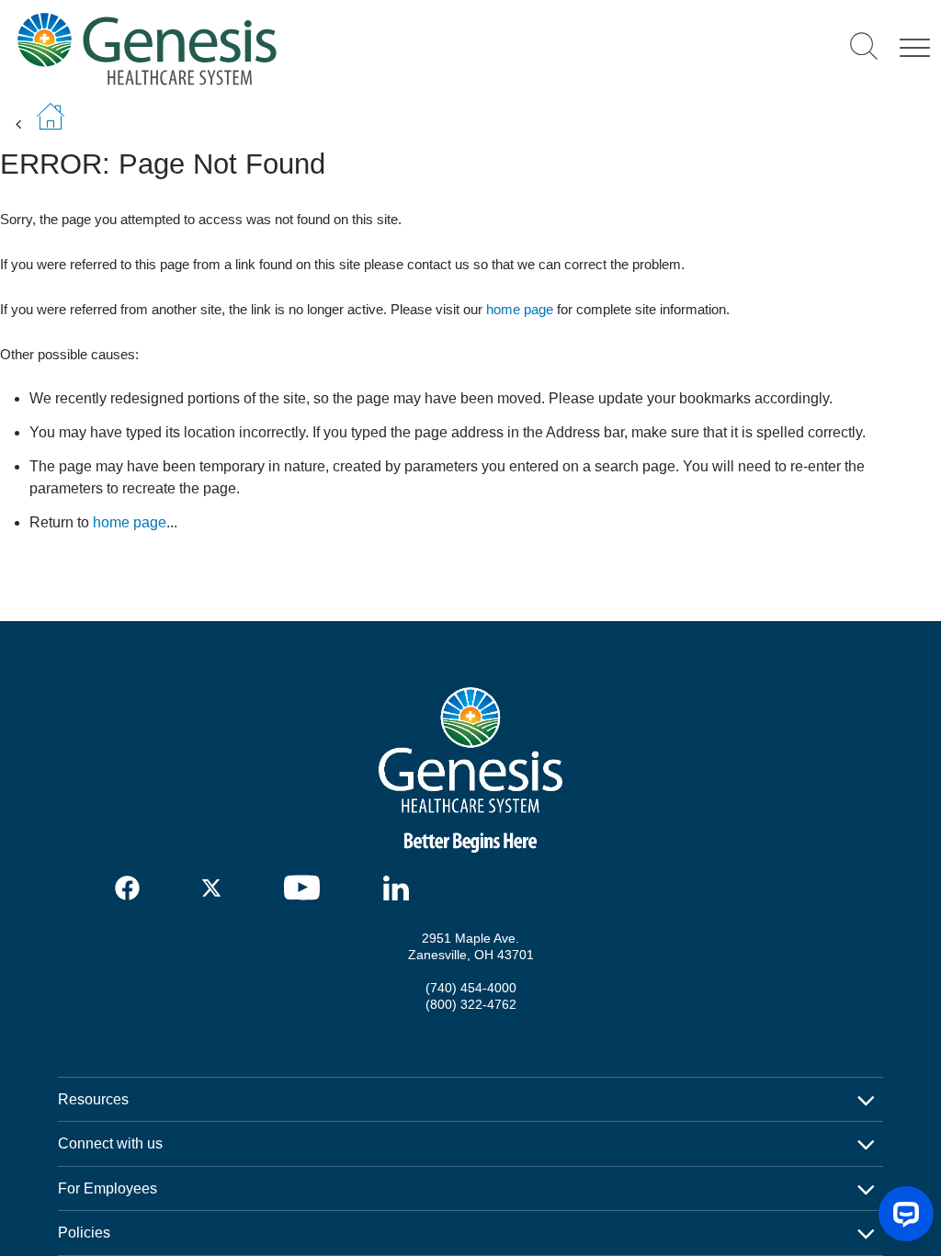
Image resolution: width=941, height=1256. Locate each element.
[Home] (277, 48)
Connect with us (110, 1143)
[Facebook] (128, 888)
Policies (84, 1232)
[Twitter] (215, 888)
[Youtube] (308, 887)
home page (519, 309)
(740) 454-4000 (470, 987)
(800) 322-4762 (470, 1004)
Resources (93, 1099)
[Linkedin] (400, 888)
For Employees (107, 1188)
